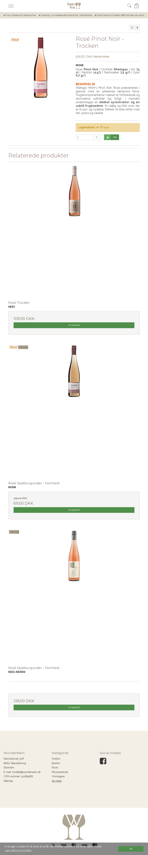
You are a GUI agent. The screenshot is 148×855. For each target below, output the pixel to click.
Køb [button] (115, 137)
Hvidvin (56, 758)
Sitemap (8, 780)
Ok (130, 848)
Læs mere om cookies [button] (18, 850)
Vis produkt (74, 325)
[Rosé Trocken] (74, 230)
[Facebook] (103, 762)
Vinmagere (58, 776)
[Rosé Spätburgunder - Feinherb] (74, 410)
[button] (132, 27)
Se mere (57, 780)
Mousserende (60, 772)
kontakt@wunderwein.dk (26, 772)
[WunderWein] (74, 6)
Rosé (55, 767)
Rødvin (56, 763)
